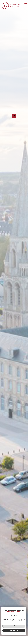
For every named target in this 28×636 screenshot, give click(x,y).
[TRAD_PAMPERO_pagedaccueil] (10, 9)
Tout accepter (14, 630)
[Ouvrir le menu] (26, 3)
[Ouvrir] (14, 116)
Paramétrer (13, 626)
